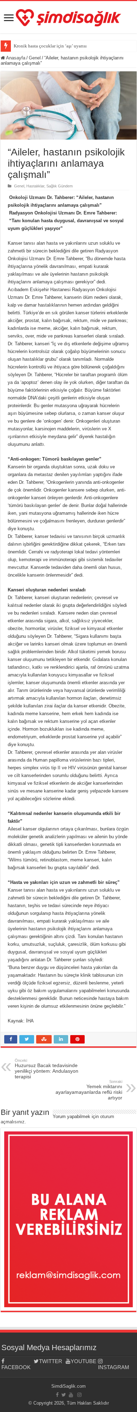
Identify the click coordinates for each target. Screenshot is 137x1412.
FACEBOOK (16, 1367)
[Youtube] (71, 1395)
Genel (35, 57)
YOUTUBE (83, 1361)
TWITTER (50, 1361)
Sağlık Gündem (59, 186)
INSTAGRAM (113, 1367)
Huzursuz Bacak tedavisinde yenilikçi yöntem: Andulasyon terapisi (46, 1068)
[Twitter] (64, 1395)
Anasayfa (15, 57)
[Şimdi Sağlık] (68, 16)
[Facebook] (57, 1395)
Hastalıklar (35, 186)
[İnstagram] (79, 1395)
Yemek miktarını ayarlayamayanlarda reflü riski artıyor (89, 1089)
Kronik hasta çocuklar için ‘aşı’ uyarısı (50, 46)
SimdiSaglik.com (68, 1386)
